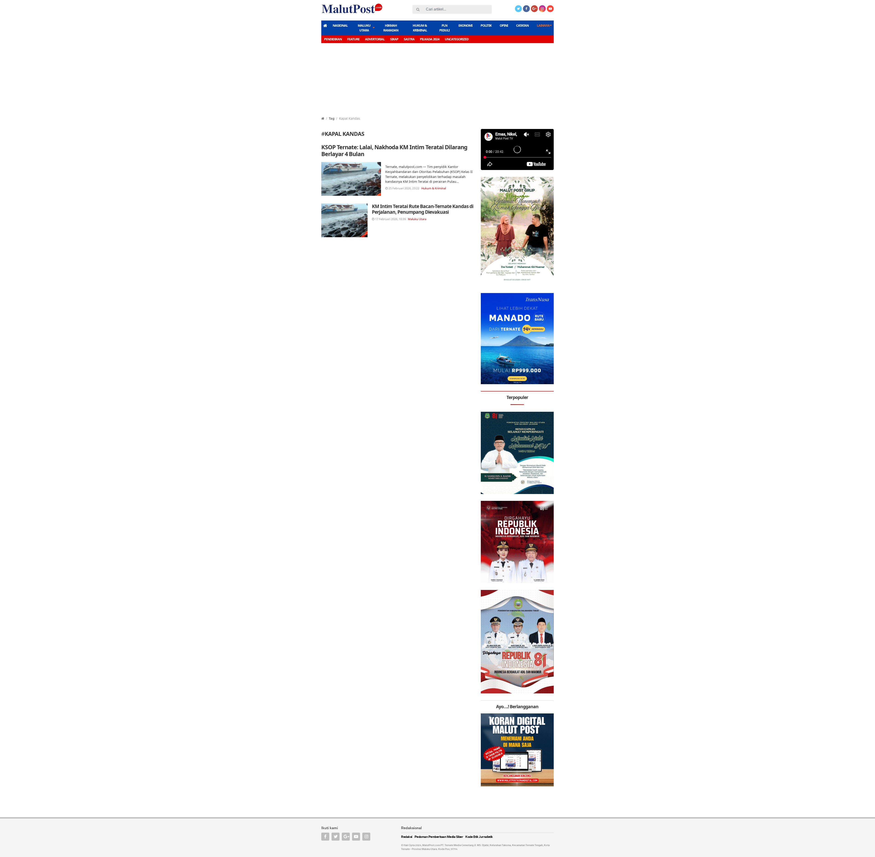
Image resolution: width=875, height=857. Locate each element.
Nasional (340, 25)
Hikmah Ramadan (390, 27)
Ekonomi (465, 25)
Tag (332, 118)
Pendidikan (333, 39)
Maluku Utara (364, 27)
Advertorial (375, 39)
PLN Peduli (444, 27)
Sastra (409, 39)
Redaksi (406, 837)
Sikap (394, 39)
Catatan (522, 25)
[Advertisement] (437, 82)
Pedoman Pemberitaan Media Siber (438, 837)
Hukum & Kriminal (420, 27)
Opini (504, 25)
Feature (353, 39)
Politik (486, 25)
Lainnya (543, 25)
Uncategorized (456, 39)
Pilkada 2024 (429, 39)
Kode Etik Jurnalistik (479, 837)
